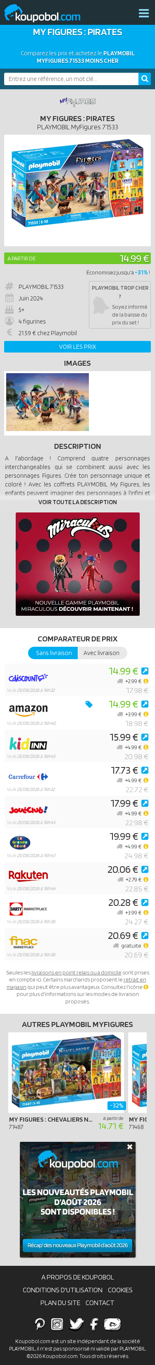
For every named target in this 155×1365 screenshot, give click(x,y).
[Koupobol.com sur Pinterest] (39, 1324)
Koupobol (47, 13)
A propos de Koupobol (77, 1277)
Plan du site (60, 1302)
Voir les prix (77, 346)
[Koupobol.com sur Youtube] (112, 1324)
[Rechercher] (144, 79)
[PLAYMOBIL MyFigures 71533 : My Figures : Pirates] (77, 190)
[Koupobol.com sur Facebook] (94, 1324)
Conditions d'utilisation (63, 1290)
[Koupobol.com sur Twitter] (77, 1324)
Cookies (120, 1290)
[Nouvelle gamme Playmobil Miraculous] (78, 564)
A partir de (21, 258)
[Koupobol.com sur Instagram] (57, 1324)
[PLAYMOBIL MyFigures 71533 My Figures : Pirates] (47, 429)
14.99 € (134, 258)
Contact (100, 1302)
